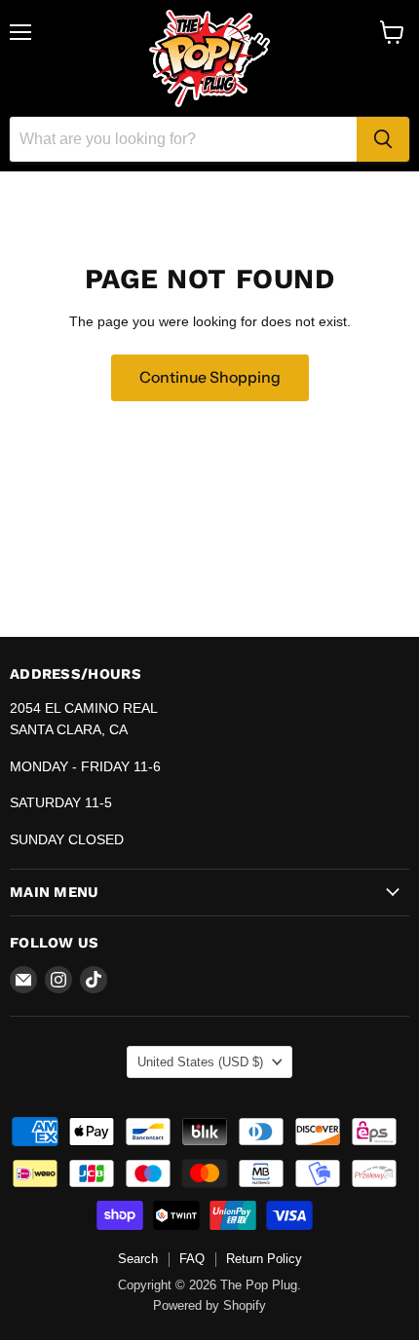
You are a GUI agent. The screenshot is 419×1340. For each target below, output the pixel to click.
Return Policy (264, 1258)
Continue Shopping (210, 377)
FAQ (192, 1258)
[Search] (383, 139)
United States (200, 1062)
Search (138, 1258)
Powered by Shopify (209, 1305)
